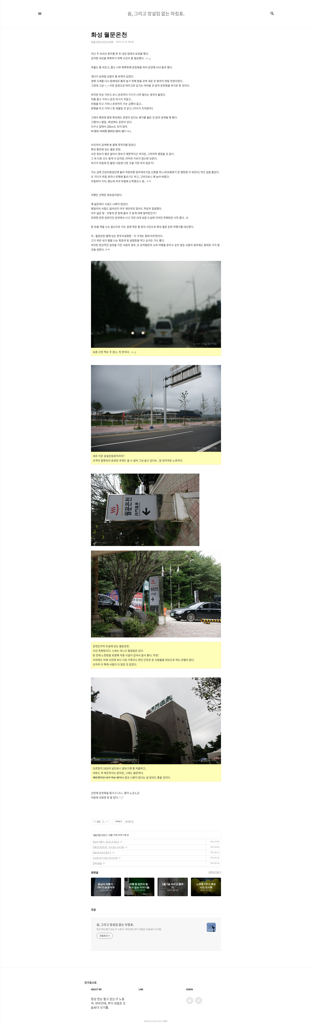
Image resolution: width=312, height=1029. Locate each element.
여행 (110, 835)
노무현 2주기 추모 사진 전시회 (105, 857)
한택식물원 (97, 863)
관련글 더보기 (214, 872)
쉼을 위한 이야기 (100, 835)
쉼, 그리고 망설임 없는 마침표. (115, 925)
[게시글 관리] (107, 821)
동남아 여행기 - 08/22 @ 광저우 (106, 841)
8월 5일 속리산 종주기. (102, 852)
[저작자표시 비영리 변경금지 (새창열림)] (129, 821)
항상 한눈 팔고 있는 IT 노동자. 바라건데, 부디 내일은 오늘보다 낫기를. (129, 929)
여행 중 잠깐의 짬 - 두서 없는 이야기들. (108, 847)
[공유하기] (103, 821)
